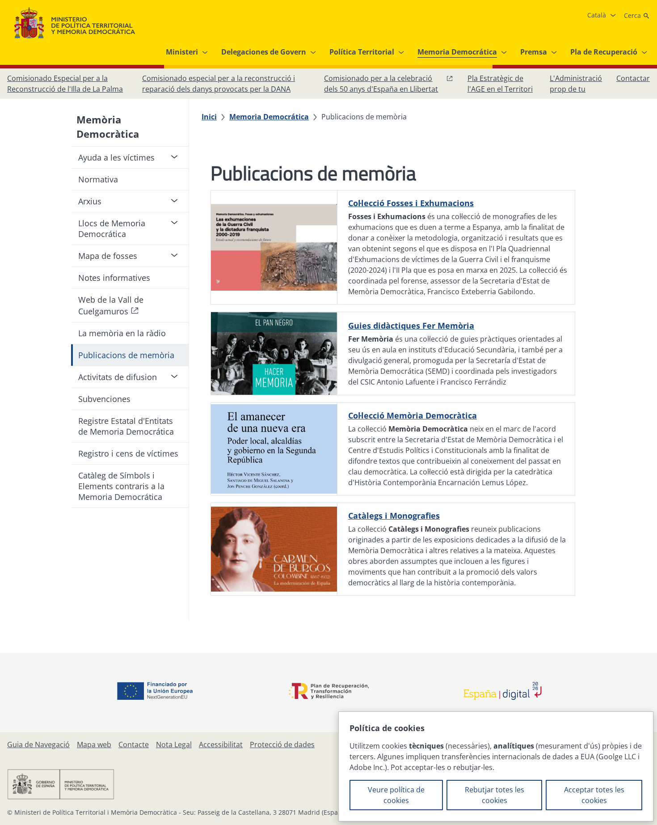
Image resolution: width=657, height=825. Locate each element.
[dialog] (495, 766)
